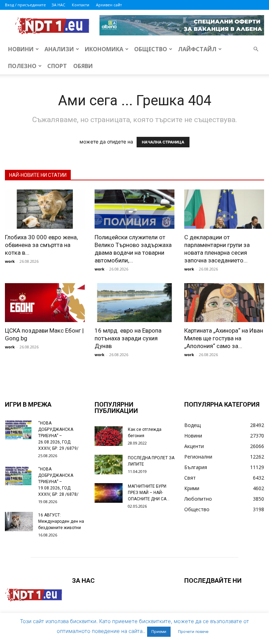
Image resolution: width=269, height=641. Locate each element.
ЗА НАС (58, 4)
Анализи (59, 49)
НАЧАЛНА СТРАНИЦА (163, 142)
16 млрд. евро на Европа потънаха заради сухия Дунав (128, 338)
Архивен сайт (109, 4)
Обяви (83, 66)
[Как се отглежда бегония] (109, 436)
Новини (21, 49)
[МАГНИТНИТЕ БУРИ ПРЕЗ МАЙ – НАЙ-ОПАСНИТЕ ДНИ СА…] (109, 493)
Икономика (104, 49)
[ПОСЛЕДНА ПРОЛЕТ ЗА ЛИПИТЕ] (109, 464)
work (10, 261)
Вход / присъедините (25, 4)
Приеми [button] (158, 631)
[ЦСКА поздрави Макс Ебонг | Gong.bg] (45, 302)
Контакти (80, 4)
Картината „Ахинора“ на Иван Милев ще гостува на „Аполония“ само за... (223, 338)
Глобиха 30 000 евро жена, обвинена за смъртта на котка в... (41, 245)
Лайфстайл (197, 49)
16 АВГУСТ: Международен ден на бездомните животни (61, 521)
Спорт (57, 66)
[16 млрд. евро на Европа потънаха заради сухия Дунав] (134, 302)
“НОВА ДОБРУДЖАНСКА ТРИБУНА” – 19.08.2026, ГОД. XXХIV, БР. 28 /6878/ (58, 482)
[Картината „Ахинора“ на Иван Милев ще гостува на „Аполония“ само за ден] (224, 302)
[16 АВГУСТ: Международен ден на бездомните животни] (19, 521)
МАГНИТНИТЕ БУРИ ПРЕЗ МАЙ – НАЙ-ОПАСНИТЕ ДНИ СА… (149, 492)
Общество (150, 49)
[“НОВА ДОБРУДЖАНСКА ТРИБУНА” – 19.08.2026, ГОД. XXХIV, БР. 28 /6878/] (19, 475)
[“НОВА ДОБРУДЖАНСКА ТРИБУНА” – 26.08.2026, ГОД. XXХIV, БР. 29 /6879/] (19, 429)
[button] (255, 49)
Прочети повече (193, 631)
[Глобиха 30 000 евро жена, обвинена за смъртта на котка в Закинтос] (45, 209)
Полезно (22, 66)
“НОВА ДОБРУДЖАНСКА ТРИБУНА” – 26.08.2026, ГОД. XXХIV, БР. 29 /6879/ (58, 436)
